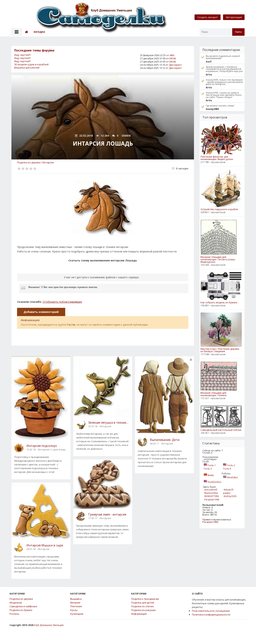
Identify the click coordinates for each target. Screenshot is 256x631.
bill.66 (172, 58)
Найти (238, 32)
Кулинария (76, 614)
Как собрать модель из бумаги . (219, 302)
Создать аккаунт (207, 17)
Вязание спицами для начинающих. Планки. (214, 394)
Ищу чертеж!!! (22, 55)
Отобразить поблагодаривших (62, 302)
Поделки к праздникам (145, 599)
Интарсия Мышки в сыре (44, 545)
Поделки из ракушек (143, 610)
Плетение (76, 606)
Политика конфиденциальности (211, 614)
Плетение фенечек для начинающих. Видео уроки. (217, 158)
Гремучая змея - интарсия (107, 514)
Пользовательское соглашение (211, 610)
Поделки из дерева (28, 162)
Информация (139, 614)
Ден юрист (175, 64)
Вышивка (76, 599)
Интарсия (48, 162)
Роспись (14, 614)
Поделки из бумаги (21, 610)
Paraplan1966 (210, 522)
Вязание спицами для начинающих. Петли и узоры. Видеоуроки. (218, 259)
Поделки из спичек (142, 606)
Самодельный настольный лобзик (221, 430)
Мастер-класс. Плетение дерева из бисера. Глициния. (220, 350)
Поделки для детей (142, 602)
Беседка (39, 31)
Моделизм (16, 602)
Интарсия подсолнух (41, 446)
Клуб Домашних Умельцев (48, 625)
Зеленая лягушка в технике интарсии (108, 422)
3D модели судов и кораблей (31, 64)
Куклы (74, 610)
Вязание (75, 602)
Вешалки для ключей (26, 67)
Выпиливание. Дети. (165, 440)
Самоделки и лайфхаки (23, 606)
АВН (172, 55)
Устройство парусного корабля (219, 209)
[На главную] (102, 18)
